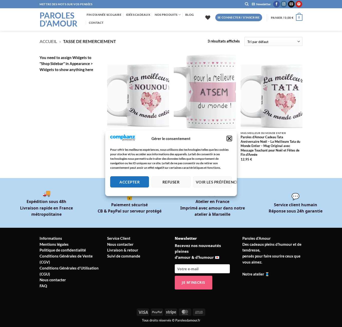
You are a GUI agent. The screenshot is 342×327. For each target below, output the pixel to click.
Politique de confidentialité (63, 250)
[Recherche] (246, 4)
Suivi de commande (123, 256)
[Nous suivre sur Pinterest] (298, 4)
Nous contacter (53, 280)
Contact (96, 22)
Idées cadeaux (138, 14)
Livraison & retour (122, 250)
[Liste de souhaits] (207, 17)
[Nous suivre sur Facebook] (276, 4)
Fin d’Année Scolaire (104, 14)
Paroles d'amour (58, 20)
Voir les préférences (214, 182)
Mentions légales (54, 244)
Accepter (129, 182)
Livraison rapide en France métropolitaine (46, 208)
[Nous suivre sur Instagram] (283, 4)
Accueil (48, 41)
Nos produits (166, 14)
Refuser (171, 182)
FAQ (43, 286)
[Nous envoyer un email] (291, 4)
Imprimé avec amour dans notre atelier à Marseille (212, 208)
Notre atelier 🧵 (256, 274)
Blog (189, 14)
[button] (229, 138)
